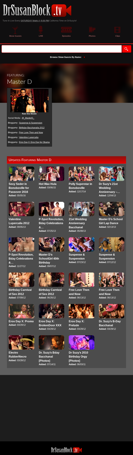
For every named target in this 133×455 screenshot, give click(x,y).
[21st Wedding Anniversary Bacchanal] (81, 217)
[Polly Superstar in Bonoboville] (81, 180)
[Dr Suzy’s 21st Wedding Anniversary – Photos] (111, 182)
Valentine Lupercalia (28, 137)
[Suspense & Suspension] (81, 251)
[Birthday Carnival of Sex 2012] (21, 286)
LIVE (41, 36)
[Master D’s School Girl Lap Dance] (111, 215)
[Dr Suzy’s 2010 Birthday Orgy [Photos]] (81, 351)
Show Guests (15, 36)
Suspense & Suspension (30, 123)
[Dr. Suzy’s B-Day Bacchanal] (111, 317)
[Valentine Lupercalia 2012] (21, 215)
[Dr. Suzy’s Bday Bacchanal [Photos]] (51, 351)
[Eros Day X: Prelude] (81, 317)
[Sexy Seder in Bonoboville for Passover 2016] (21, 182)
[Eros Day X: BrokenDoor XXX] (51, 317)
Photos (92, 36)
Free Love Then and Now (31, 132)
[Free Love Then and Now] (81, 286)
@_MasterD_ (28, 118)
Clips (117, 36)
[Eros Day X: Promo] (21, 315)
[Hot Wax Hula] (51, 178)
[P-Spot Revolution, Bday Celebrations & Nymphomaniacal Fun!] (51, 217)
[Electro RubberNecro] (21, 349)
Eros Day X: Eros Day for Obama (34, 142)
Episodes (66, 36)
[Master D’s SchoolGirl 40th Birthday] (51, 253)
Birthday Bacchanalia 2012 (32, 127)
